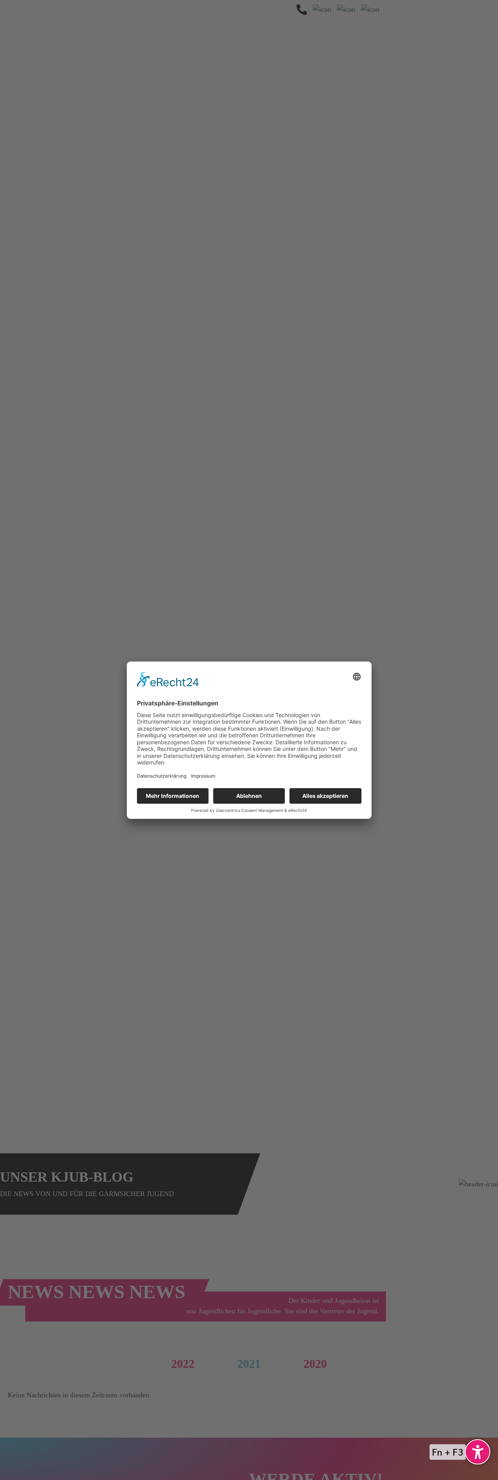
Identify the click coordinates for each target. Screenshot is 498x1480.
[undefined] (477, 1451)
